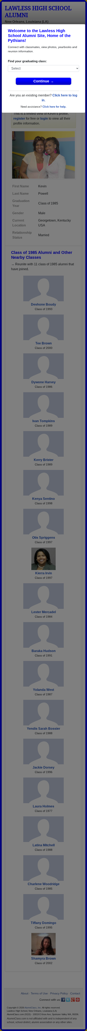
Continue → (43, 81)
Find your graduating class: (27, 61)
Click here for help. (54, 106)
